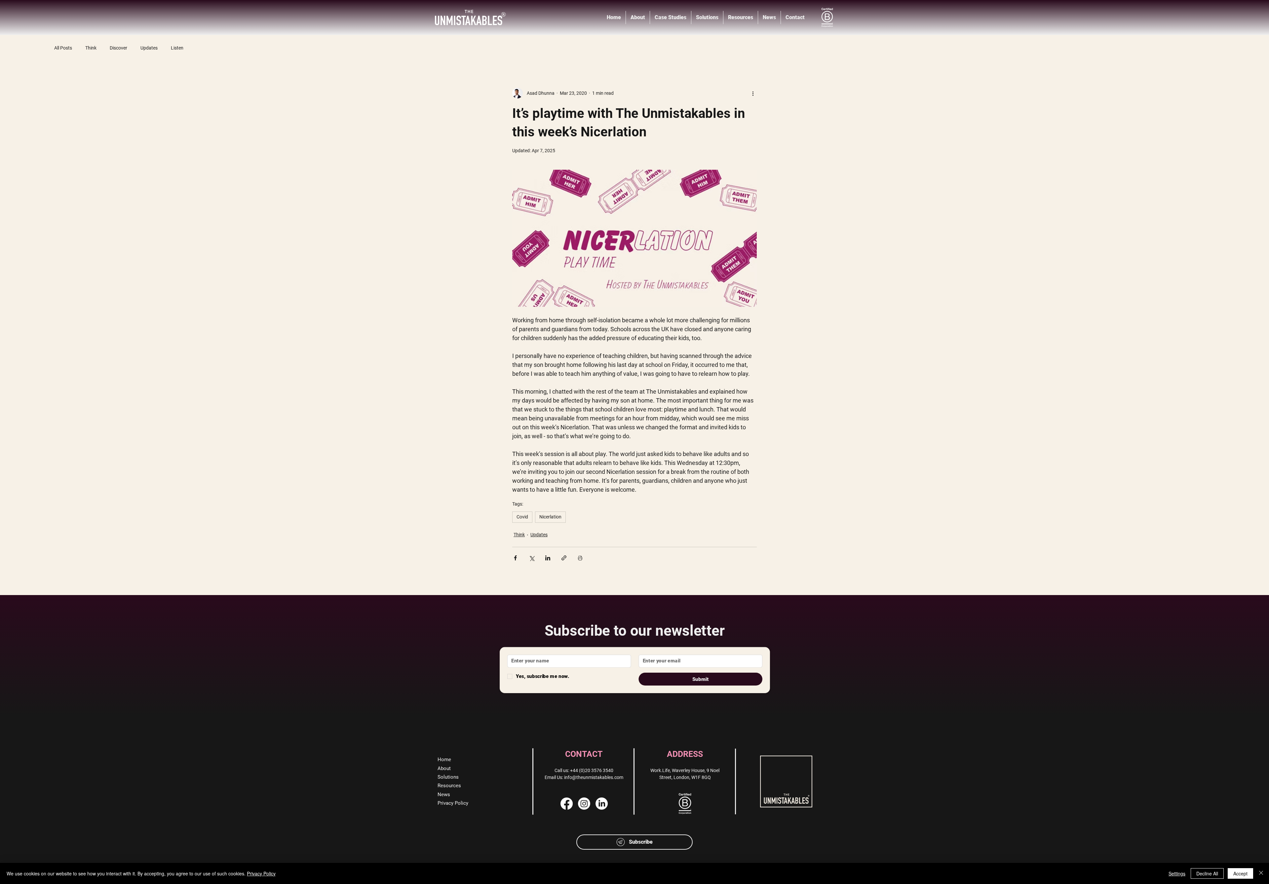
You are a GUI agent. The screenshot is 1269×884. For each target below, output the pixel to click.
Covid (522, 516)
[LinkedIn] (602, 803)
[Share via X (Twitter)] (531, 558)
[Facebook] (566, 803)
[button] (634, 842)
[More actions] (753, 93)
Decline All (1207, 873)
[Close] (1261, 873)
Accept (1240, 873)
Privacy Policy (261, 873)
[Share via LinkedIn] (548, 558)
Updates (149, 48)
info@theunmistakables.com (593, 777)
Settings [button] (1177, 873)
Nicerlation (550, 516)
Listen (177, 48)
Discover (118, 48)
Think (90, 48)
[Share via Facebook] (515, 558)
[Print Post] (580, 558)
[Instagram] (584, 803)
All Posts (63, 48)
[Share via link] (564, 558)
